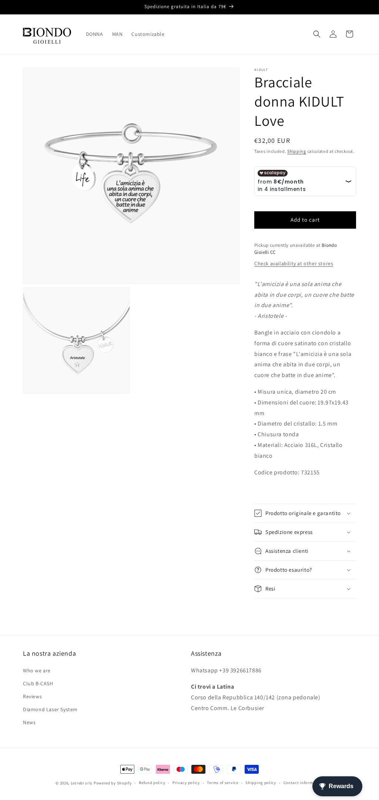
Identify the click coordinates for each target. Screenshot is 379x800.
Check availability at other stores (293, 263)
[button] (317, 34)
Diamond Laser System (50, 709)
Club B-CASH (38, 683)
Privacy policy (186, 782)
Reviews (32, 696)
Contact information (303, 782)
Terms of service (222, 782)
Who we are (37, 670)
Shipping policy (260, 782)
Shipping (296, 151)
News (29, 722)
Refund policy (152, 782)
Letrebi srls (82, 783)
